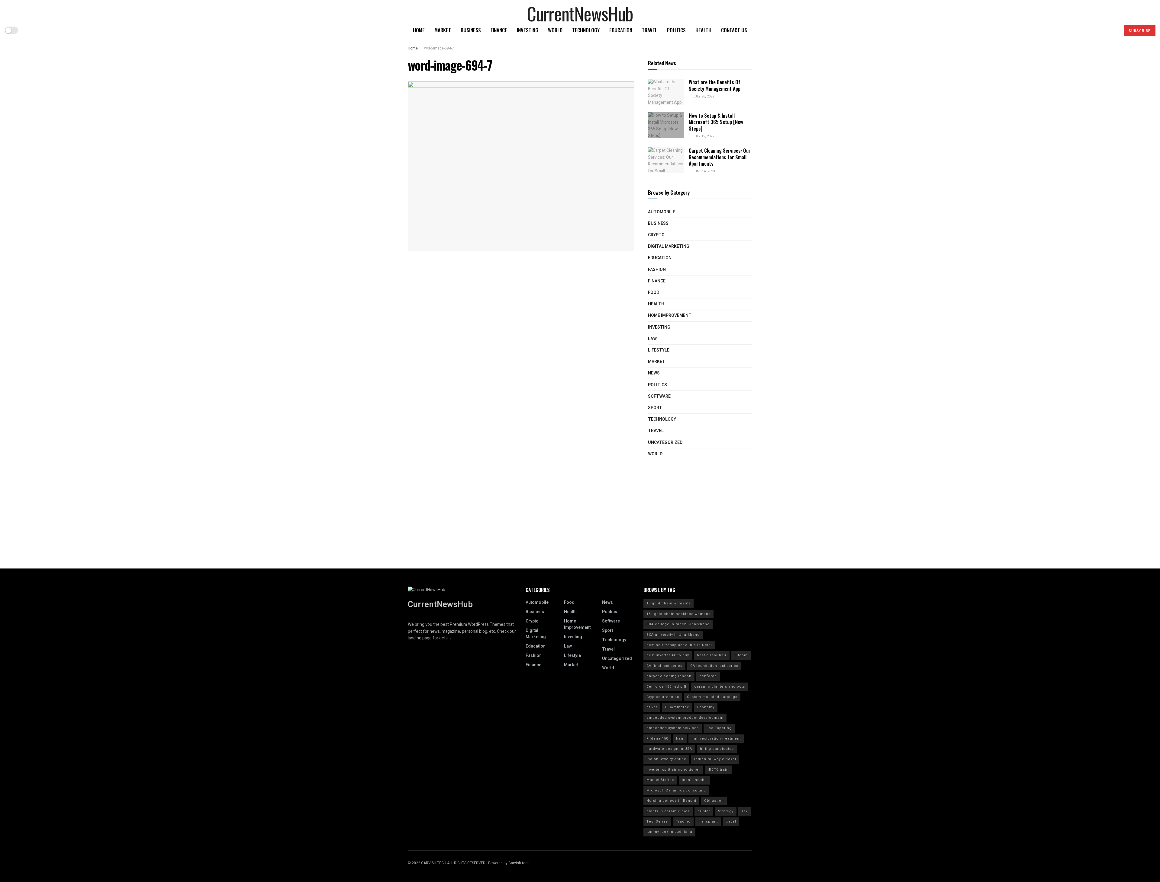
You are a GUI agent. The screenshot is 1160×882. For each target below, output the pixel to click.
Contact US (734, 30)
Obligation (714, 800)
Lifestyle (658, 350)
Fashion (657, 269)
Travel (649, 30)
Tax (744, 811)
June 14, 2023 (703, 171)
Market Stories (660, 779)
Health (703, 30)
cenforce (708, 676)
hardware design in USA (669, 748)
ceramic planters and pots (719, 686)
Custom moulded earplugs (712, 696)
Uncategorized (665, 442)
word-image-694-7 (439, 48)
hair (680, 738)
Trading (683, 821)
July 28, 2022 (702, 96)
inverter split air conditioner (673, 769)
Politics (676, 30)
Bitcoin (741, 655)
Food (653, 292)
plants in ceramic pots (668, 811)
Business (471, 30)
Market (442, 30)
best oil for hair (712, 655)
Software (659, 396)
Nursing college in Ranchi (671, 800)
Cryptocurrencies (662, 696)
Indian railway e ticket (715, 759)
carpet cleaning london (668, 676)
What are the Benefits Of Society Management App (714, 85)
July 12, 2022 (702, 136)
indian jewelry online (666, 759)
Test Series (657, 821)
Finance (499, 30)
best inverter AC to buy (667, 655)
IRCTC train (718, 769)
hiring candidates (717, 748)
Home (419, 30)
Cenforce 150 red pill (666, 686)
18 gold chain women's (668, 603)
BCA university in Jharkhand (673, 634)
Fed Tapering (719, 728)
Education (620, 30)
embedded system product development (684, 717)
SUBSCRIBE (1140, 30)
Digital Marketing (668, 246)
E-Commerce (677, 707)
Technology (586, 30)
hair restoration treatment (716, 738)
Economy (705, 707)
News (654, 373)
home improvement (669, 315)
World (555, 30)
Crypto (656, 235)
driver (651, 707)
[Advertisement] (580, 526)
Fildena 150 (657, 738)
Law (652, 339)
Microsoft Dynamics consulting (676, 790)
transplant (708, 821)
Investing (527, 30)
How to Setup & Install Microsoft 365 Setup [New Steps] (716, 122)
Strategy (725, 811)
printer (704, 811)
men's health (694, 779)
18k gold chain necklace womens (678, 613)
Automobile (661, 212)
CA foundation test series (714, 665)
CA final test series (664, 665)
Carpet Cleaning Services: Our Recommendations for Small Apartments (720, 157)
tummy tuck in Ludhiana (669, 831)
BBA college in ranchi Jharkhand (678, 624)
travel (731, 821)
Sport (655, 408)
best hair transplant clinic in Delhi (679, 645)
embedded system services (672, 728)
